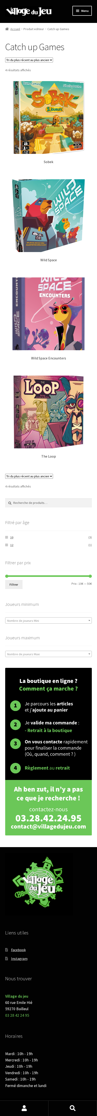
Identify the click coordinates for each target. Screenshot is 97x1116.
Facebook (18, 950)
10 (11, 537)
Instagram (19, 958)
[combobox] (48, 620)
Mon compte (24, 1108)
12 (11, 545)
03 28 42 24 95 (17, 1015)
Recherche (72, 1108)
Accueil (15, 29)
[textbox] (48, 621)
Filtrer (13, 584)
